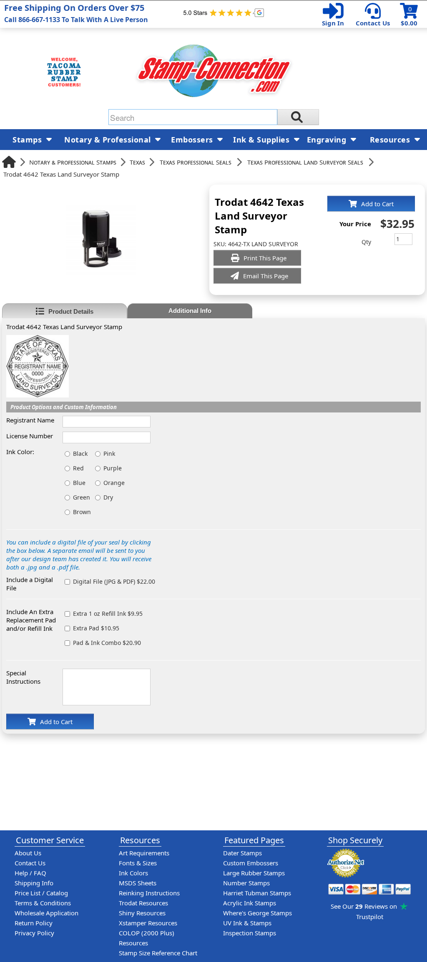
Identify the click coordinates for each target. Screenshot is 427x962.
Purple (112, 468)
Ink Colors (133, 873)
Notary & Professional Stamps (72, 162)
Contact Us (373, 23)
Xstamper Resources (148, 923)
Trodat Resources (143, 903)
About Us (28, 853)
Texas (137, 162)
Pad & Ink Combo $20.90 (107, 643)
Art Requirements (144, 853)
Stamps (28, 140)
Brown (82, 512)
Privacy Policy (34, 933)
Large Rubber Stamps (254, 873)
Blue (79, 483)
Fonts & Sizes (138, 863)
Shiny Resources (142, 913)
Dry (108, 497)
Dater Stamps (242, 853)
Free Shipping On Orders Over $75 (76, 13)
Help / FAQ (30, 873)
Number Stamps (246, 883)
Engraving (328, 140)
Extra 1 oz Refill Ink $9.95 (108, 613)
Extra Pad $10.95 (96, 628)
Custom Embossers (250, 863)
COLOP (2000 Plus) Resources (146, 938)
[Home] (9, 162)
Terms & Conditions (43, 903)
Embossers (193, 140)
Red (78, 468)
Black (80, 453)
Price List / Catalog (41, 893)
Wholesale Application (46, 913)
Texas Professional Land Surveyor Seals (305, 162)
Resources (391, 140)
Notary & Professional (108, 140)
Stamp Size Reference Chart (158, 953)
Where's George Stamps (257, 913)
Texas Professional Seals (195, 162)
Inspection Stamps (249, 933)
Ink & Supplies (262, 140)
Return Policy (34, 923)
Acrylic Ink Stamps (249, 903)
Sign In (333, 23)
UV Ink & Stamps (247, 923)
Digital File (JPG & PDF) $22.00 (114, 581)
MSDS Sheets (137, 883)
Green (81, 497)
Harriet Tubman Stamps (257, 893)
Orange (114, 483)
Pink (109, 453)
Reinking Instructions (149, 893)
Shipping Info (34, 883)
